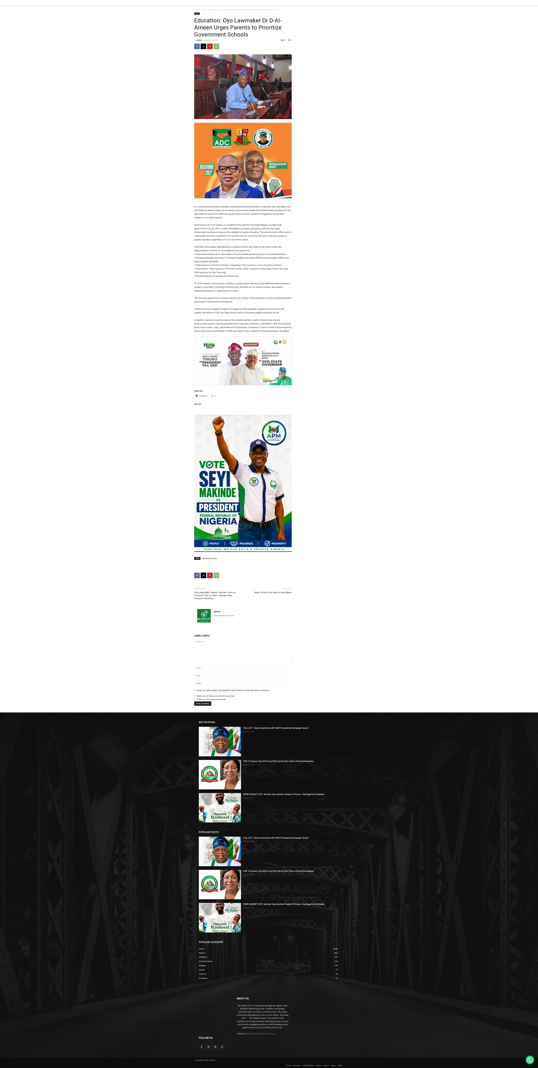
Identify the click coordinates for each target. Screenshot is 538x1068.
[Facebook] (197, 46)
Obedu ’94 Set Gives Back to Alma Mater (273, 592)
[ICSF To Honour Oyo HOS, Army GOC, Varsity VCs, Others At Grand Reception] (220, 774)
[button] (530, 1060)
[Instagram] (208, 1047)
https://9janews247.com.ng (224, 615)
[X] (203, 46)
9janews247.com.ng (209, 558)
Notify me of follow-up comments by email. (216, 696)
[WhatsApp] (216, 46)
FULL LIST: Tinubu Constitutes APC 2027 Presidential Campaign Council (275, 728)
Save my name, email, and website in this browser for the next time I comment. (233, 690)
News (204, 9)
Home (196, 9)
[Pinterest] (210, 46)
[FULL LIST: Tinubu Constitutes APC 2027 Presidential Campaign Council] (220, 741)
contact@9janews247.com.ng (261, 1033)
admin (199, 40)
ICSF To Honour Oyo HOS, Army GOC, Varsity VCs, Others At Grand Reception (278, 761)
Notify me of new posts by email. (211, 699)
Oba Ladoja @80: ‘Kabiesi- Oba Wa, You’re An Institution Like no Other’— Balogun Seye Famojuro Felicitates (215, 595)
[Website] (215, 1047)
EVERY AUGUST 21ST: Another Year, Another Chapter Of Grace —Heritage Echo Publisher (284, 794)
